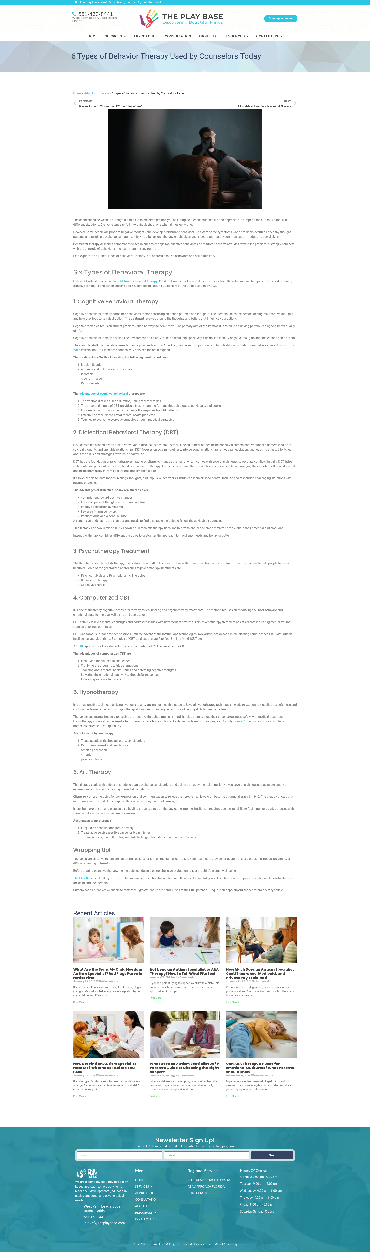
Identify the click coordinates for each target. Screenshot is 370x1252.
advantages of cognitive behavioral (103, 393)
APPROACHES (145, 36)
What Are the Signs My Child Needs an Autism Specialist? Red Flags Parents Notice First (108, 973)
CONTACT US (267, 36)
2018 (79, 646)
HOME (93, 36)
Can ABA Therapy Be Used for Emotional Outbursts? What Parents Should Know (260, 1067)
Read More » (79, 1002)
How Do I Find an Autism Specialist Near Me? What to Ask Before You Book (104, 1067)
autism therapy (185, 837)
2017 (76, 350)
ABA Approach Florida (206, 1186)
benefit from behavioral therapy (135, 281)
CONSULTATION (178, 36)
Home (77, 93)
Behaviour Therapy (96, 93)
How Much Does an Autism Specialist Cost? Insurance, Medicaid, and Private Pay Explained (260, 973)
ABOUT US (207, 36)
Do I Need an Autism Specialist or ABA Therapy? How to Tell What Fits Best (184, 971)
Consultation (199, 1193)
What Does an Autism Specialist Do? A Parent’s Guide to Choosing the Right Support (184, 1067)
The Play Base (83, 878)
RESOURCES (234, 36)
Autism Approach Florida (209, 1180)
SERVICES (113, 36)
